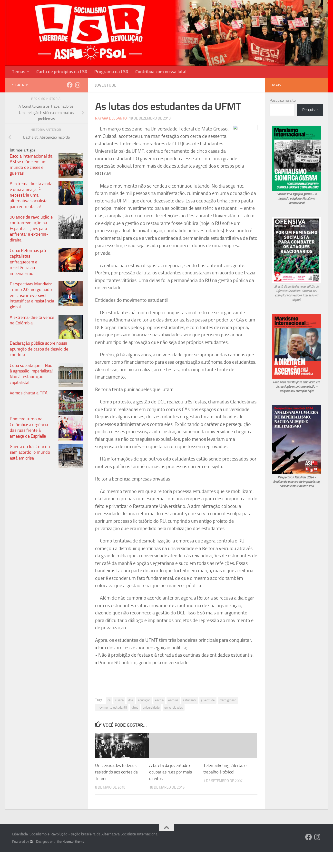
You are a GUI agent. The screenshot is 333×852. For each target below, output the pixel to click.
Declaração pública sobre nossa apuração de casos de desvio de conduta (39, 349)
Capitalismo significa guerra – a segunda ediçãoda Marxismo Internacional (296, 198)
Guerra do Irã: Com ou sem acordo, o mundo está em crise (30, 452)
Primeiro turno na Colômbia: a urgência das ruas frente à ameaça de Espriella (29, 427)
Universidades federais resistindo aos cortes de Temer (116, 772)
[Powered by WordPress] (31, 841)
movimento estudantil (112, 707)
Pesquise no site (283, 100)
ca (109, 700)
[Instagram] (77, 85)
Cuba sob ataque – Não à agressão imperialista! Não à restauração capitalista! (31, 374)
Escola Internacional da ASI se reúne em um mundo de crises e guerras (31, 164)
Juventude (105, 85)
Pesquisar (310, 109)
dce (130, 700)
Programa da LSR (111, 71)
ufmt (134, 707)
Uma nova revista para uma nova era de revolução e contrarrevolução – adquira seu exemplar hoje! (296, 386)
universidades (173, 707)
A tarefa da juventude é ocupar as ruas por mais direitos (170, 772)
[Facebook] (70, 85)
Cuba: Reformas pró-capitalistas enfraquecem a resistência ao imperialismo (29, 262)
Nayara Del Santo (111, 118)
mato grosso (227, 700)
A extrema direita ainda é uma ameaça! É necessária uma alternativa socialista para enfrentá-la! (31, 195)
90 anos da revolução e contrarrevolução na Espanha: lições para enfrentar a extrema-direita (31, 228)
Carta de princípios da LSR (62, 71)
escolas (173, 700)
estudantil (189, 700)
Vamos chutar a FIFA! (29, 393)
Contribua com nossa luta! (160, 71)
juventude (208, 700)
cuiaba (119, 700)
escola (159, 700)
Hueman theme (73, 842)
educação (144, 700)
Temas (18, 71)
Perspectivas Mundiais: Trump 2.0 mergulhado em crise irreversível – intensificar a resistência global (32, 295)
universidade (151, 707)
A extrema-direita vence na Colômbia (32, 320)
